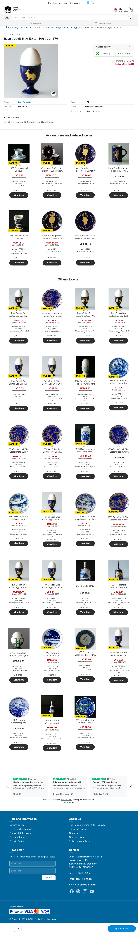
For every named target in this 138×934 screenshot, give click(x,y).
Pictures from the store (81, 841)
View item (19, 195)
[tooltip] (19, 170)
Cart (131, 11)
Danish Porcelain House (15, 9)
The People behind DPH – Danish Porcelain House (87, 827)
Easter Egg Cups (75, 28)
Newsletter (16, 850)
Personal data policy (20, 833)
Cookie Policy (16, 841)
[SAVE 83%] (31, 97)
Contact (74, 850)
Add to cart (123, 929)
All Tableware (48, 28)
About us (75, 819)
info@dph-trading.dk (80, 879)
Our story (74, 833)
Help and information (23, 819)
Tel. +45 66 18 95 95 (79, 873)
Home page (13, 28)
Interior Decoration (30, 28)
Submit (49, 878)
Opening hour (76, 837)
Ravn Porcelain (24, 102)
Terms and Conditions (21, 829)
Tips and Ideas (17, 837)
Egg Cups (60, 28)
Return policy (16, 825)
